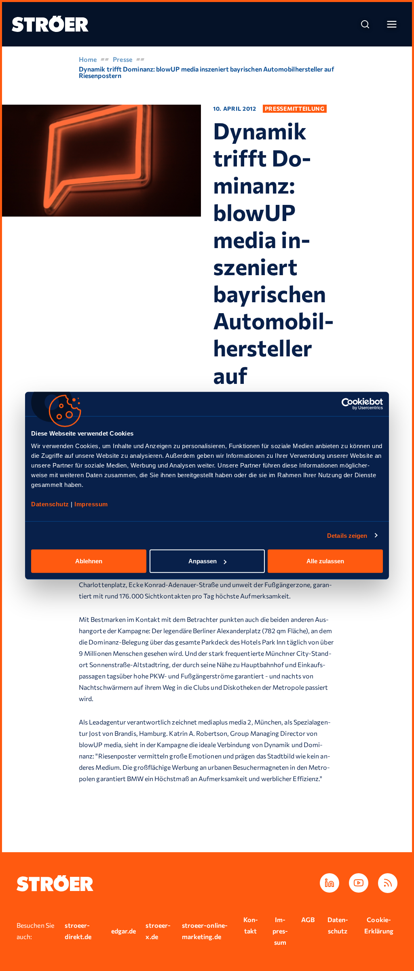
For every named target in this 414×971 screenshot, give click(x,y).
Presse (122, 59)
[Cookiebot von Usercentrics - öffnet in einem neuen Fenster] (347, 404)
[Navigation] (391, 24)
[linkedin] (329, 883)
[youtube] (358, 883)
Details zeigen (347, 535)
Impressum (91, 504)
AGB (308, 919)
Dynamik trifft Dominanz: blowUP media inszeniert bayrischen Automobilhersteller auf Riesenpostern (206, 72)
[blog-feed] (387, 883)
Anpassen (202, 561)
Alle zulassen (325, 561)
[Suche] (365, 24)
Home (88, 59)
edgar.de (123, 931)
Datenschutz (51, 504)
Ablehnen (88, 561)
